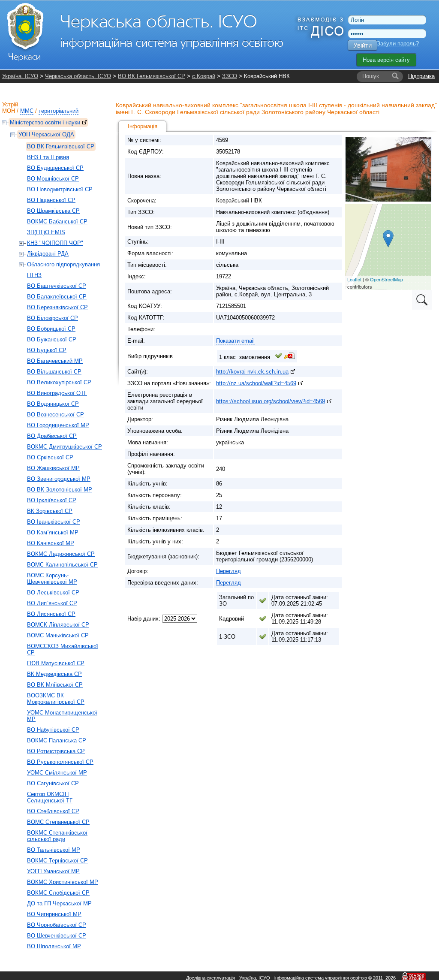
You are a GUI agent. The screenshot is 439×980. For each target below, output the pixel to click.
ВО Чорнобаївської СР (56, 925)
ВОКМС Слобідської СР (58, 893)
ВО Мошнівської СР (53, 178)
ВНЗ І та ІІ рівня (48, 157)
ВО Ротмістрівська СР (56, 751)
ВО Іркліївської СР (51, 500)
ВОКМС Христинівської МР (62, 882)
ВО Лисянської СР (51, 614)
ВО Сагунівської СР (53, 783)
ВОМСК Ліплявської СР (58, 624)
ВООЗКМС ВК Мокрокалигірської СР (55, 698)
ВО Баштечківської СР (56, 286)
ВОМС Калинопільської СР (62, 564)
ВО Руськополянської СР (60, 762)
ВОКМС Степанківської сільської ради (57, 835)
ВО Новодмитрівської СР (60, 189)
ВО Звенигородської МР (58, 479)
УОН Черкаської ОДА (46, 134)
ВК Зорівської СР (49, 511)
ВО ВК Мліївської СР (55, 684)
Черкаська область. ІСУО (78, 76)
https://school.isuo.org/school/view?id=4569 (270, 401)
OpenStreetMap (386, 279)
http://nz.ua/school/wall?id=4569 (256, 383)
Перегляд (228, 571)
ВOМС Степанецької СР (58, 822)
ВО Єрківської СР (50, 457)
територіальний (58, 111)
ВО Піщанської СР (51, 200)
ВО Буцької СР (46, 350)
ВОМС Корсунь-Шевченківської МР (52, 578)
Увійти (362, 45)
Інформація (142, 126)
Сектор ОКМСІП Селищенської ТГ (49, 797)
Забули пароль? (398, 43)
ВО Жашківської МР (53, 468)
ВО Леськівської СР (53, 592)
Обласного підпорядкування (63, 264)
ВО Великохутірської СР (59, 382)
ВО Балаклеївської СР (57, 296)
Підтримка (421, 76)
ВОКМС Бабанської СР (57, 221)
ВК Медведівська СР (54, 674)
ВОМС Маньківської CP (58, 635)
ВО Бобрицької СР (51, 329)
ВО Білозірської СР (52, 318)
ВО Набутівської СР (53, 730)
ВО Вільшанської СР (54, 371)
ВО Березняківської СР (57, 307)
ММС (26, 111)
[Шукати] (395, 76)
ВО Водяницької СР (53, 404)
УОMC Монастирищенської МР (62, 715)
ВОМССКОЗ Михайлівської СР (62, 649)
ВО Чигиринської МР (54, 914)
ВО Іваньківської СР (53, 522)
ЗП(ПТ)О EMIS (46, 232)
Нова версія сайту (386, 60)
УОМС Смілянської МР (57, 772)
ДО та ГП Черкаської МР (59, 903)
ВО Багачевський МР (55, 361)
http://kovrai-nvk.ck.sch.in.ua (252, 371)
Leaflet (354, 279)
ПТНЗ (34, 275)
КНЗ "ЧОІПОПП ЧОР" (55, 243)
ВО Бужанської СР (51, 339)
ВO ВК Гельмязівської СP (151, 76)
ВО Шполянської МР (54, 946)
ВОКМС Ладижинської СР (61, 554)
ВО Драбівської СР (52, 436)
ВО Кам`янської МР (52, 532)
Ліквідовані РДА (48, 253)
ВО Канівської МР (50, 543)
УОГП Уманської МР (53, 871)
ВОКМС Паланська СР (56, 740)
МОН (8, 111)
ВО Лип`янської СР (52, 603)
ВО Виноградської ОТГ (57, 393)
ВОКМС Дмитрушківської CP (64, 446)
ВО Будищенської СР (55, 168)
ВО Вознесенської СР (55, 414)
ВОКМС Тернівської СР (57, 860)
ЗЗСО (229, 76)
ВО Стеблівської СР (53, 811)
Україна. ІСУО (20, 76)
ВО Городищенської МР (58, 425)
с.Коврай (203, 76)
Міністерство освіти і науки (45, 122)
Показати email (235, 341)
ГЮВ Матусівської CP (55, 663)
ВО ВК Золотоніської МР (59, 489)
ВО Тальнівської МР (53, 850)
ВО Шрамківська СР (53, 211)
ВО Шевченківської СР (56, 935)
